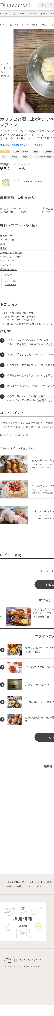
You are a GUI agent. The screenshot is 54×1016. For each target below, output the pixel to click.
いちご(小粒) (7, 265)
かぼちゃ (34, 14)
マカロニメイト (33, 886)
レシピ (33, 882)
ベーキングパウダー (11, 256)
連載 (19, 886)
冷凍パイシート (8, 269)
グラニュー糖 (7, 240)
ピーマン (23, 14)
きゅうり (44, 14)
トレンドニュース (16, 882)
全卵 (2, 244)
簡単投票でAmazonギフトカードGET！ (21, 145)
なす (15, 14)
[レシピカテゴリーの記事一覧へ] (5, 152)
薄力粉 (3, 248)
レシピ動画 (46, 882)
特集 (10, 886)
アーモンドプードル (11, 252)
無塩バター (6, 235)
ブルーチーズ (7, 261)
